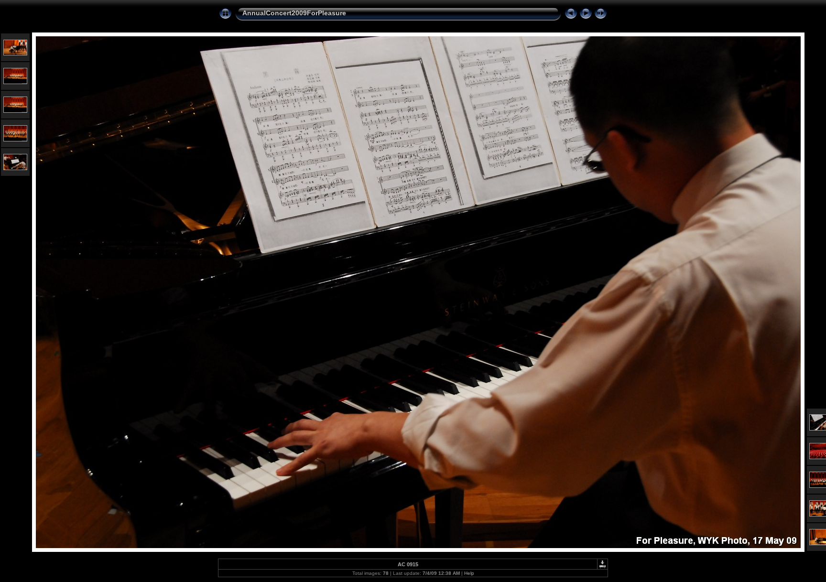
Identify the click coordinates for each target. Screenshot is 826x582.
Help (469, 573)
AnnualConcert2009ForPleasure (294, 13)
